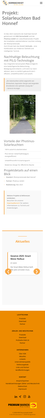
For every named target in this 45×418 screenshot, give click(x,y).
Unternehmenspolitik (22, 362)
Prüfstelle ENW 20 (22, 340)
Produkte (22, 318)
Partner (22, 324)
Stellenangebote (23, 365)
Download (22, 321)
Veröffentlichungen (22, 370)
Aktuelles (22, 356)
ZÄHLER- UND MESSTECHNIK (22, 331)
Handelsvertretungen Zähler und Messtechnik (22, 383)
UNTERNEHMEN (22, 350)
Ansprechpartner (22, 381)
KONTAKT (22, 377)
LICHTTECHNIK (22, 315)
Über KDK (22, 354)
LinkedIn (22, 359)
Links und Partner (22, 367)
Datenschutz (22, 386)
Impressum (22, 389)
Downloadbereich (13, 203)
